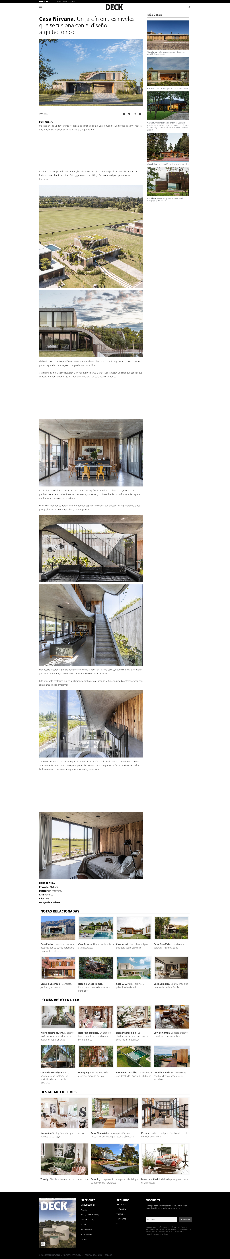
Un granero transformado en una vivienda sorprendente (94, 1036)
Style (83, 1224)
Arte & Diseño (87, 1219)
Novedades (86, 1229)
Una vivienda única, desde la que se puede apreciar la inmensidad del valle (57, 948)
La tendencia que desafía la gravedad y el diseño (134, 1074)
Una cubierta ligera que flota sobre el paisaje (132, 946)
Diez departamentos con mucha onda (64, 1179)
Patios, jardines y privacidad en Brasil (130, 985)
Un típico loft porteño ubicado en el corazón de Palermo (164, 1134)
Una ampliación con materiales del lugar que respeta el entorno (112, 1134)
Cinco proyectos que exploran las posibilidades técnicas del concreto (54, 1078)
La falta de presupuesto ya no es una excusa (165, 1181)
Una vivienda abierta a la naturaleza (96, 946)
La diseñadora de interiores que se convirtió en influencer (132, 1036)
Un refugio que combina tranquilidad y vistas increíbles (170, 1076)
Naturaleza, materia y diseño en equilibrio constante (166, 53)
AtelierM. (54, 887)
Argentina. (57, 891)
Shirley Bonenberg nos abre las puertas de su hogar (62, 1134)
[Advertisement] (91, 151)
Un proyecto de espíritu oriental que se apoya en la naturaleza (114, 1181)
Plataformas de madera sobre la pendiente (94, 987)
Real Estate (86, 1234)
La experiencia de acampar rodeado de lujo (93, 1074)
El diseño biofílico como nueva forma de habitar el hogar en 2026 (57, 1036)
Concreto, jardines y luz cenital (56, 985)
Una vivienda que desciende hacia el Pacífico (171, 985)
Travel (84, 1239)
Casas (84, 1209)
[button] (189, 7)
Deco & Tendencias (90, 1214)
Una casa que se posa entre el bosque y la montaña (165, 199)
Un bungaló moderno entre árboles (168, 164)
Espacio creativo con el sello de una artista (171, 1034)
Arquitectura (88, 1205)
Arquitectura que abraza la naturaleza (167, 88)
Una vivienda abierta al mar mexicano (169, 946)
